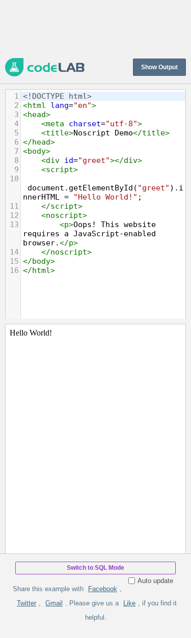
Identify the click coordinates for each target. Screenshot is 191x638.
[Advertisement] (95, 28)
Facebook (102, 589)
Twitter (26, 603)
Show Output (159, 67)
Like (129, 603)
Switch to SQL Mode (95, 567)
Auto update (155, 581)
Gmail (54, 603)
